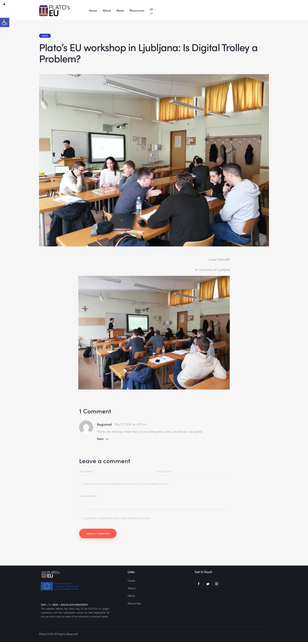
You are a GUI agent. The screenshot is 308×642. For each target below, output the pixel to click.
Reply (100, 438)
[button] (4, 22)
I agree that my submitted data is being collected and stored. (117, 518)
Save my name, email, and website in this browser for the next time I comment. (126, 483)
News (45, 35)
